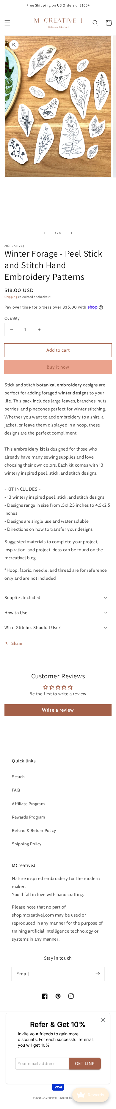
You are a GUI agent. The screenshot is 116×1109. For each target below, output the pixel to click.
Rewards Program (28, 817)
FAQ (16, 790)
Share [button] (16, 643)
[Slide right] (71, 233)
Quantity (12, 318)
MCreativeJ (50, 1097)
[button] (7, 22)
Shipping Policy (27, 843)
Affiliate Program (28, 803)
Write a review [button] (58, 710)
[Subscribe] (97, 973)
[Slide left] (44, 233)
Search (18, 776)
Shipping (11, 297)
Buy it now (58, 367)
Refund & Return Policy (34, 830)
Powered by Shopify (71, 1097)
